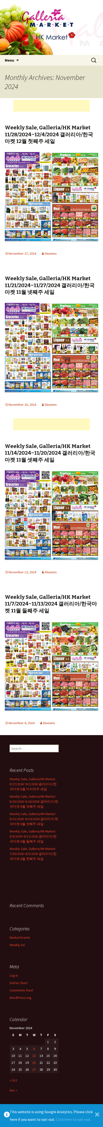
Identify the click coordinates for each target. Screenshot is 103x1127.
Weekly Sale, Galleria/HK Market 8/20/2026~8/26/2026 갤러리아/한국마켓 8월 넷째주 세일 (34, 801)
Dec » (13, 1090)
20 (34, 1062)
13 (34, 1055)
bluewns (51, 253)
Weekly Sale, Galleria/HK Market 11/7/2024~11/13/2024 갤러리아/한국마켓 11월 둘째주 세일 (51, 604)
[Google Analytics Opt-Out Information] (7, 1115)
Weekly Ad (17, 945)
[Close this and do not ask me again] (97, 1115)
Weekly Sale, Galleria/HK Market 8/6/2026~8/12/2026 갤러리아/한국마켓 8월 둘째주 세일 (33, 836)
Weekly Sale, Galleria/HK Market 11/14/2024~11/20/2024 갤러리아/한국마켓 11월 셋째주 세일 (50, 453)
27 (34, 1069)
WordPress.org (20, 997)
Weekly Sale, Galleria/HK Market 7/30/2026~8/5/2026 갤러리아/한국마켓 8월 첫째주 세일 (33, 854)
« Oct (13, 1080)
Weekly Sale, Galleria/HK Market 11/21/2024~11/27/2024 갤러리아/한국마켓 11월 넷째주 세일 (50, 285)
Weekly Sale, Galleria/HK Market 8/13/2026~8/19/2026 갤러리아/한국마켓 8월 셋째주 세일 (34, 819)
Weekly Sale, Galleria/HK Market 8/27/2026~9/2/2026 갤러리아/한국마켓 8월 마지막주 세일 (33, 784)
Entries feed (18, 983)
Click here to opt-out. (73, 1119)
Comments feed (21, 990)
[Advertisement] (51, 106)
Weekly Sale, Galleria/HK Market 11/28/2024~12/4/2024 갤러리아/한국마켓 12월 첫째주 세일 (49, 134)
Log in (14, 975)
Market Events (20, 937)
